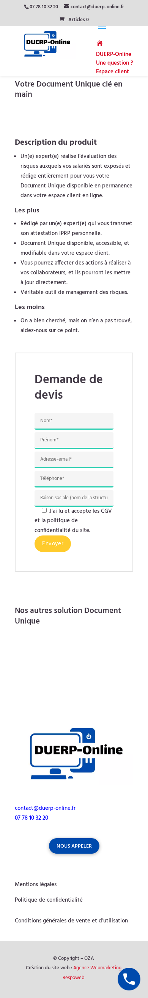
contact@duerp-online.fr (45, 808)
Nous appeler (74, 846)
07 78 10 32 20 (44, 7)
